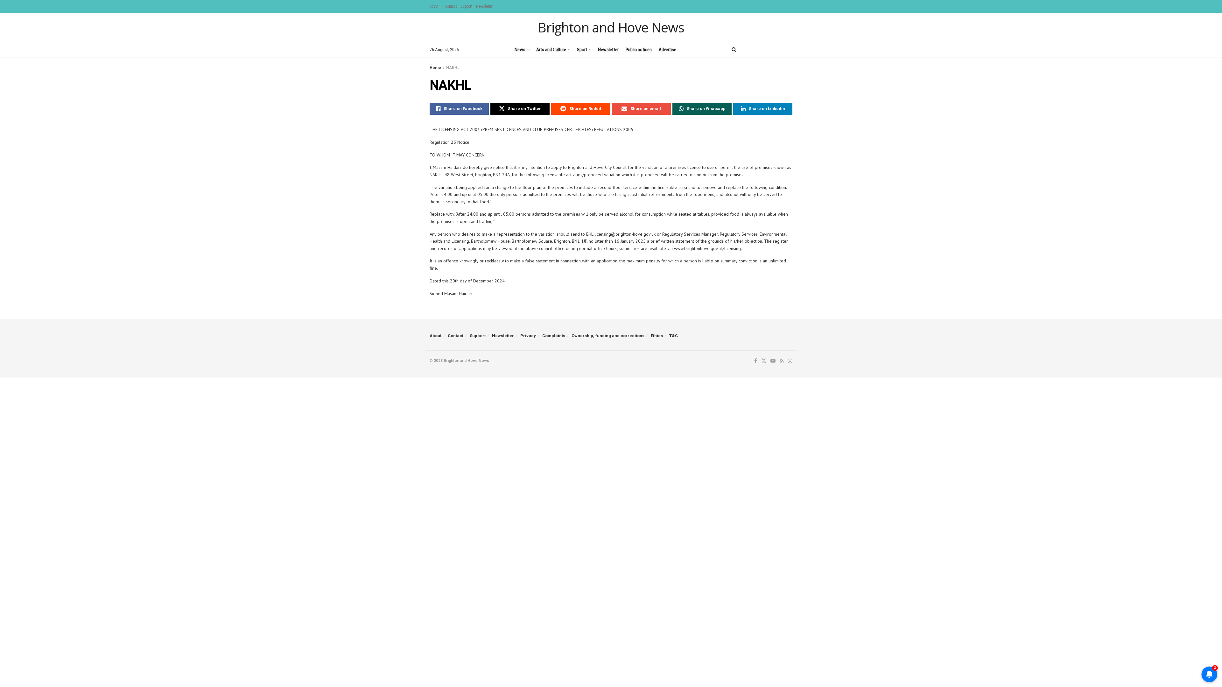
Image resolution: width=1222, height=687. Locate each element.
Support (466, 6)
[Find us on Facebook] (746, 49)
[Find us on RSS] (779, 49)
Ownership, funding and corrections (608, 335)
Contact (451, 6)
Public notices (639, 49)
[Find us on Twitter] (757, 49)
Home (435, 68)
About (434, 6)
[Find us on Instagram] (790, 49)
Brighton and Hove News (611, 27)
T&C (673, 335)
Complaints (553, 335)
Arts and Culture (551, 49)
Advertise (667, 49)
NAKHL (453, 68)
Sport (582, 49)
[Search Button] (734, 50)
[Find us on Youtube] (768, 49)
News (520, 49)
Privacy (528, 335)
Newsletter (484, 6)
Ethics (657, 335)
